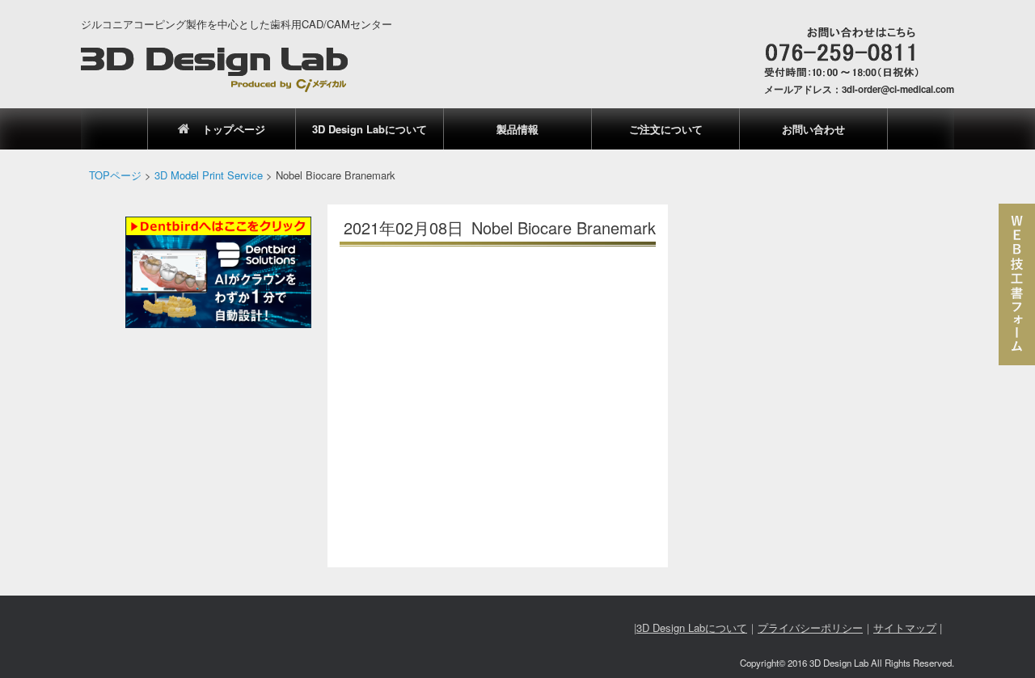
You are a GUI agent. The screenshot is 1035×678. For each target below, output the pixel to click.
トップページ (233, 129)
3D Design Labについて (369, 129)
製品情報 (517, 129)
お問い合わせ (813, 129)
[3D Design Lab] (214, 70)
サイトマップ (904, 627)
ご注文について (666, 129)
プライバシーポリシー (810, 627)
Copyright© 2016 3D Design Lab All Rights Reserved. (847, 662)
